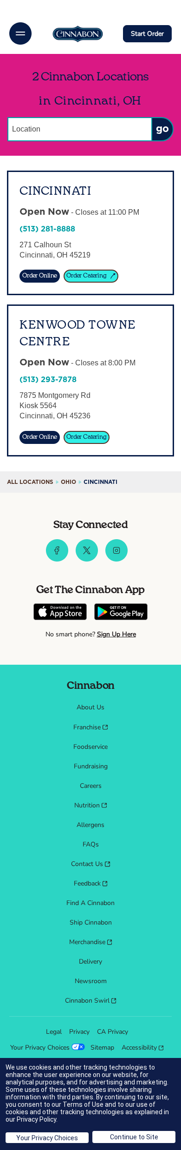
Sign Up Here (116, 634)
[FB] (57, 559)
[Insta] (116, 559)
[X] (87, 559)
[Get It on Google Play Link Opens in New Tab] (121, 612)
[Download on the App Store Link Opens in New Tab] (60, 612)
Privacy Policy (36, 1119)
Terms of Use (83, 1104)
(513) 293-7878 (48, 379)
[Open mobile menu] (20, 33)
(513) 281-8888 (47, 229)
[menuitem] (90, 707)
